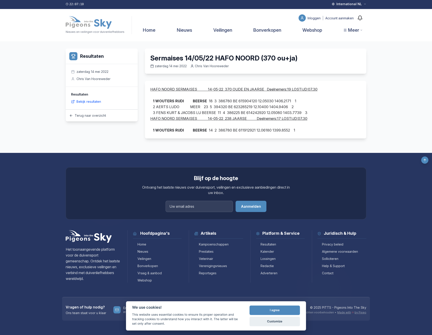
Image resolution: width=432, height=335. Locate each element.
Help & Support (333, 266)
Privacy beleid (332, 244)
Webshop (312, 30)
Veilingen (222, 30)
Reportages (207, 273)
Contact (327, 273)
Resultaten (268, 244)
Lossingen (268, 259)
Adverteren (269, 273)
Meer (353, 30)
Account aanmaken (339, 18)
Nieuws (184, 30)
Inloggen (315, 18)
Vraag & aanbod (149, 273)
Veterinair (206, 259)
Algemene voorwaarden (340, 251)
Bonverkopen (267, 30)
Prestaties (206, 251)
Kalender (267, 251)
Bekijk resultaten (88, 101)
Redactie (267, 266)
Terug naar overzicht (90, 115)
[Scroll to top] (424, 160)
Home (149, 30)
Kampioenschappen (214, 244)
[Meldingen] (360, 18)
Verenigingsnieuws (213, 266)
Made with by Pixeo (351, 312)
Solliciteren (330, 259)
